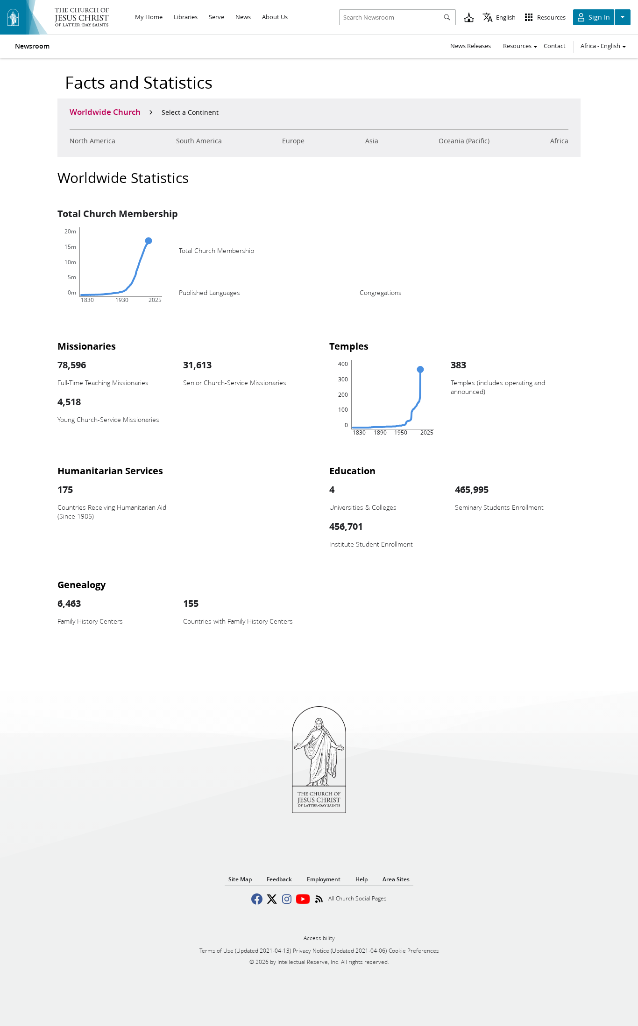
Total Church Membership (117, 213)
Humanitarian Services (110, 470)
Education (352, 470)
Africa (559, 141)
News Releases (470, 46)
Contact (555, 46)
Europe (293, 141)
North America (92, 141)
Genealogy (81, 584)
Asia (371, 141)
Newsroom (32, 46)
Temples (349, 345)
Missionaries (86, 345)
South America (199, 141)
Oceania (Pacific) (464, 141)
